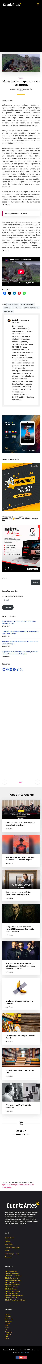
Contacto (8, 1257)
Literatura (8, 1321)
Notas (7, 1339)
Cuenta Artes (9, 1238)
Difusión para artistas (12, 1247)
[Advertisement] (21, 31)
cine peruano (13, 304)
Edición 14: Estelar (11, 1271)
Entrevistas (9, 1319)
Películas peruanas (31, 308)
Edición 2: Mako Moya (12, 1298)
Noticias (7, 1241)
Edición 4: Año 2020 (11, 1293)
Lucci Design (24, 1352)
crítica (7, 308)
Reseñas (8, 1317)
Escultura (8, 1334)
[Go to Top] (38, 1360)
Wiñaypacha (9, 311)
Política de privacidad (12, 1254)
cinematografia (28, 304)
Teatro (7, 1328)
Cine (6, 1325)
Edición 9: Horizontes (12, 1282)
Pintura (7, 1323)
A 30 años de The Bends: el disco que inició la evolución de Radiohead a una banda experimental (20, 966)
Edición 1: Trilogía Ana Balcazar (15, 1300)
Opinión (21, 78)
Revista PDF (9, 1244)
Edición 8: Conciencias (12, 1284)
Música (7, 1330)
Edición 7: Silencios (12, 1287)
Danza (7, 1336)
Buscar (4, 578)
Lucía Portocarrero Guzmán (22, 89)
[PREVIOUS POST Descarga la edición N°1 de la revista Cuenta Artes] (4, 782)
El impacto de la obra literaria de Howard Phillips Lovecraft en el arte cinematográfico (20, 929)
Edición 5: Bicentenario (13, 1291)
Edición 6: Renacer (11, 1289)
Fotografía (8, 1332)
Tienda (7, 1250)
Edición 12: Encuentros (13, 1276)
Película (18, 308)
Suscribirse (7, 607)
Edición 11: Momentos (12, 1278)
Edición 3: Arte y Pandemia (14, 1296)
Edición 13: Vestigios (12, 1274)
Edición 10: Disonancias (13, 1280)
